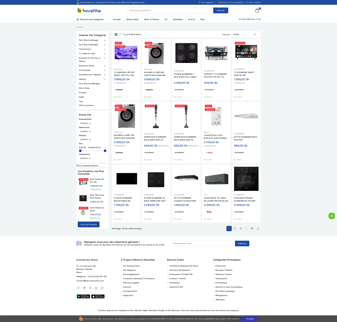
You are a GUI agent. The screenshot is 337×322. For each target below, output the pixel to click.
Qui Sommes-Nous (131, 266)
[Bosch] (209, 152)
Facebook (78, 288)
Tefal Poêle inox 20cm (97, 209)
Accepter (250, 319)
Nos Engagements (131, 274)
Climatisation (85, 49)
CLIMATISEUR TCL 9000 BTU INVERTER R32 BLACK (216, 199)
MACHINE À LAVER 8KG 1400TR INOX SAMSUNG (154, 73)
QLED (82, 97)
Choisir (244, 34)
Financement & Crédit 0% (181, 274)
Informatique (84, 70)
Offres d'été (132, 19)
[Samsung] (119, 89)
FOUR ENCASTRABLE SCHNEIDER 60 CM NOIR (244, 199)
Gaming (82, 79)
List (120, 34)
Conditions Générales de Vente (183, 266)
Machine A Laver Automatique (228, 287)
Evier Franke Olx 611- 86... (97, 180)
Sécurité (127, 287)
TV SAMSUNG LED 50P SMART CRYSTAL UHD (124, 73)
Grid (116, 34)
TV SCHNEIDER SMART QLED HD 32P (244, 73)
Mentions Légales (131, 283)
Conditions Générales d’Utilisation (139, 278)
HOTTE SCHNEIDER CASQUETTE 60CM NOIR (185, 199)
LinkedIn (96, 288)
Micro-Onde (84, 88)
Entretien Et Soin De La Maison (89, 59)
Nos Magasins (129, 270)
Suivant (258, 228)
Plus (202, 19)
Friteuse (82, 92)
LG (166, 19)
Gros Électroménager (88, 44)
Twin (81, 101)
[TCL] (209, 211)
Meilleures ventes (223, 274)
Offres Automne (86, 105)
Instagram (90, 288)
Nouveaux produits (223, 270)
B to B (192, 19)
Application (128, 295)
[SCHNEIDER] (179, 89)
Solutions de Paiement (179, 270)
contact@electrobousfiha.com (90, 281)
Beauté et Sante (86, 65)
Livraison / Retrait (177, 278)
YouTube (84, 288)
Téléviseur (220, 299)
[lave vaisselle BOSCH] (92, 165)
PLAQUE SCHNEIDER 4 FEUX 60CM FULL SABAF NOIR (185, 75)
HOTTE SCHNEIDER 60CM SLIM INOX (245, 138)
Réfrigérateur (221, 295)
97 (252, 228)
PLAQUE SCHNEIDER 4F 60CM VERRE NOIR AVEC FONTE (155, 199)
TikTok (102, 288)
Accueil (116, 19)
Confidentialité (130, 291)
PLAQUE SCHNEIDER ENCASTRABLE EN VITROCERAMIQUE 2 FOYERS (123, 199)
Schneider (178, 19)
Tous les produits (88, 224)
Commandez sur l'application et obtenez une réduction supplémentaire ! (112, 2)
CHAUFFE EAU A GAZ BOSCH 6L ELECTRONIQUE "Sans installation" (216, 137)
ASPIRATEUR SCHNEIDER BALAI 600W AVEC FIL (155, 138)
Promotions (220, 266)
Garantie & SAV (176, 287)
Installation (174, 283)
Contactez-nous (87, 259)
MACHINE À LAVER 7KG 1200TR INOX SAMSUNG (124, 136)
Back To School (151, 19)
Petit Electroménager (88, 40)
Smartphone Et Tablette (90, 74)
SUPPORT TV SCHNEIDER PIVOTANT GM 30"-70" (215, 75)
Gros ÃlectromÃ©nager (89, 83)
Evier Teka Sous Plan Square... (97, 196)
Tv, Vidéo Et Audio (87, 53)
